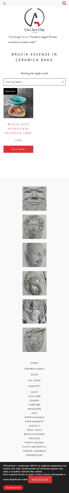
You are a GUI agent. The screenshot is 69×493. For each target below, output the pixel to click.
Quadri (34, 400)
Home (34, 362)
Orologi (34, 438)
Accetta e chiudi (13, 487)
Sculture (34, 396)
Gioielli (34, 425)
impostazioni (40, 479)
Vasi (34, 413)
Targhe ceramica (34, 450)
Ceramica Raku (34, 368)
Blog (34, 374)
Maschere (34, 408)
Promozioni (34, 455)
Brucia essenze (34, 434)
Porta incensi (34, 442)
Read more (18, 149)
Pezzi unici (34, 429)
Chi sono (34, 380)
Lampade (34, 404)
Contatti (34, 386)
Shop (34, 392)
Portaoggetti (34, 421)
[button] (7, 3)
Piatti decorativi (34, 446)
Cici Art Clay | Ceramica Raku (35, 20)
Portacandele (34, 417)
